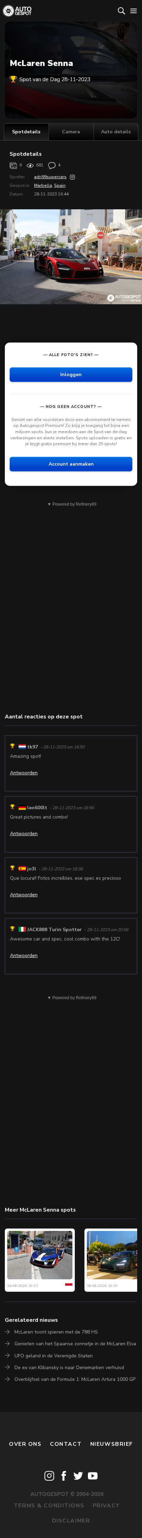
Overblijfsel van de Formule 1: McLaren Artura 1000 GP (74, 1379)
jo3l (31, 869)
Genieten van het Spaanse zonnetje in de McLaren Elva (75, 1343)
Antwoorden (24, 773)
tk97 (32, 747)
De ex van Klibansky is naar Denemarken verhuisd (69, 1367)
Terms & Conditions (49, 1505)
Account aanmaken (71, 463)
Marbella (43, 185)
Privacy (106, 1505)
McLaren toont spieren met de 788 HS (56, 1332)
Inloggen (71, 374)
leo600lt (37, 807)
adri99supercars (50, 177)
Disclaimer (71, 1521)
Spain (59, 185)
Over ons (25, 1444)
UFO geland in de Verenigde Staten (53, 1356)
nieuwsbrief (111, 1444)
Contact (66, 1444)
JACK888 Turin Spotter (54, 929)
